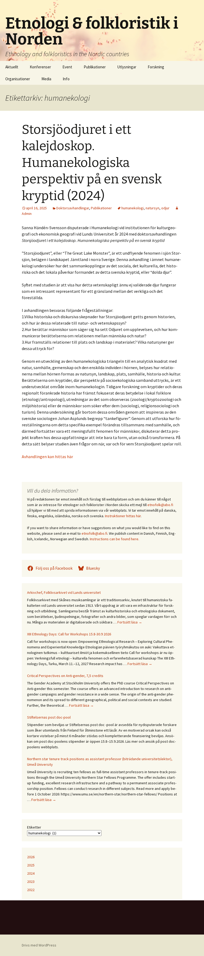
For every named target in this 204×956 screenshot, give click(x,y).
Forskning (156, 66)
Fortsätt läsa (129, 622)
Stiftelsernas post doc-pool (49, 717)
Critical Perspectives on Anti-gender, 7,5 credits (65, 675)
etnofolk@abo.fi (160, 504)
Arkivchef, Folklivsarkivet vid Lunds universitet (64, 592)
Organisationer (17, 78)
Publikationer (95, 66)
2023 (31, 881)
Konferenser (40, 66)
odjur (165, 208)
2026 (31, 857)
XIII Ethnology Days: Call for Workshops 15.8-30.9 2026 (69, 634)
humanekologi (132, 208)
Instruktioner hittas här (123, 516)
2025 (31, 865)
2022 (31, 889)
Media (46, 78)
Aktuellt (11, 66)
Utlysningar (126, 66)
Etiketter (34, 827)
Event (67, 66)
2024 (31, 873)
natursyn (152, 208)
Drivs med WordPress (39, 945)
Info (66, 78)
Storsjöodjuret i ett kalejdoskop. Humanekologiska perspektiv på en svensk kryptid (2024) (92, 162)
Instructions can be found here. (114, 539)
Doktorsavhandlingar (72, 208)
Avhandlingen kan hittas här (47, 456)
